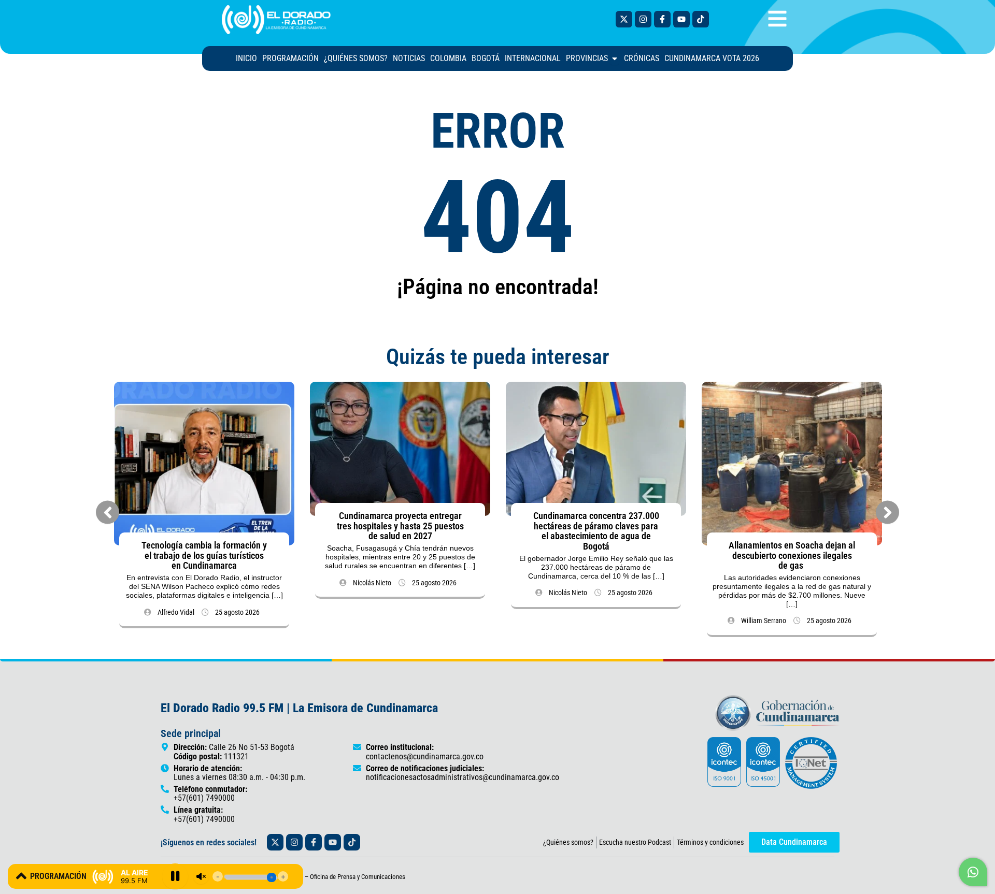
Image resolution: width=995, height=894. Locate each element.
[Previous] (107, 512)
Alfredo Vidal (176, 612)
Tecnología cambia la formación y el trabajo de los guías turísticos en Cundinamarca (204, 555)
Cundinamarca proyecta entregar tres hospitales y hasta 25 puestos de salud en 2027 (400, 526)
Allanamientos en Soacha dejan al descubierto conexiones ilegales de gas (792, 555)
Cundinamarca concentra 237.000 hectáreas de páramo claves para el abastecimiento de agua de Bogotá (596, 531)
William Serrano (763, 620)
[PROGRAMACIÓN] (21, 876)
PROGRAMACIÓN (58, 876)
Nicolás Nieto (372, 583)
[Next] (887, 512)
